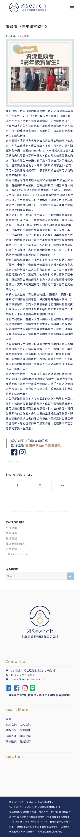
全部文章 (11, 528)
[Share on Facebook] (17, 485)
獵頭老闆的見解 (15, 543)
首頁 (8, 719)
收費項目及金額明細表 (33, 816)
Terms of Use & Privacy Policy (29, 821)
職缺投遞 (24, 736)
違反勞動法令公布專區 (28, 826)
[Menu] (72, 7)
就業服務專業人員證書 (58, 816)
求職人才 (11, 736)
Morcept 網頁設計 (61, 811)
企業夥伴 (25, 730)
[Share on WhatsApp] (40, 485)
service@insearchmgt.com (27, 679)
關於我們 (11, 724)
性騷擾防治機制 (50, 826)
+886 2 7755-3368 (21, 675)
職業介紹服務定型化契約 (50, 831)
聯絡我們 (25, 741)
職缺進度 (13, 741)
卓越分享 (11, 533)
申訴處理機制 (28, 831)
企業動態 (11, 549)
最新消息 (13, 730)
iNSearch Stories (17, 554)
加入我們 (25, 724)
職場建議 (11, 538)
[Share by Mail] (63, 485)
